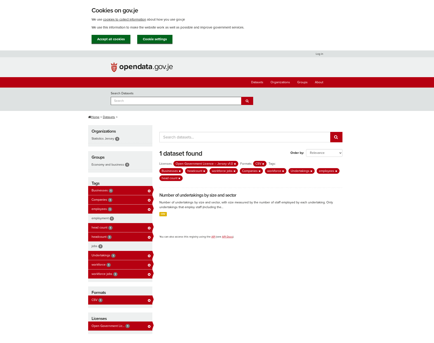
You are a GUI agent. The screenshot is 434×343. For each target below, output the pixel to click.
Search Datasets (122, 93)
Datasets (257, 82)
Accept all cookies (111, 39)
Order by (296, 153)
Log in (319, 53)
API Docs (227, 236)
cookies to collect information (124, 19)
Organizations (280, 82)
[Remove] (235, 163)
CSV (163, 213)
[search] (336, 137)
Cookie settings (155, 39)
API (213, 236)
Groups (302, 82)
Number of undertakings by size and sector (197, 195)
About (319, 82)
